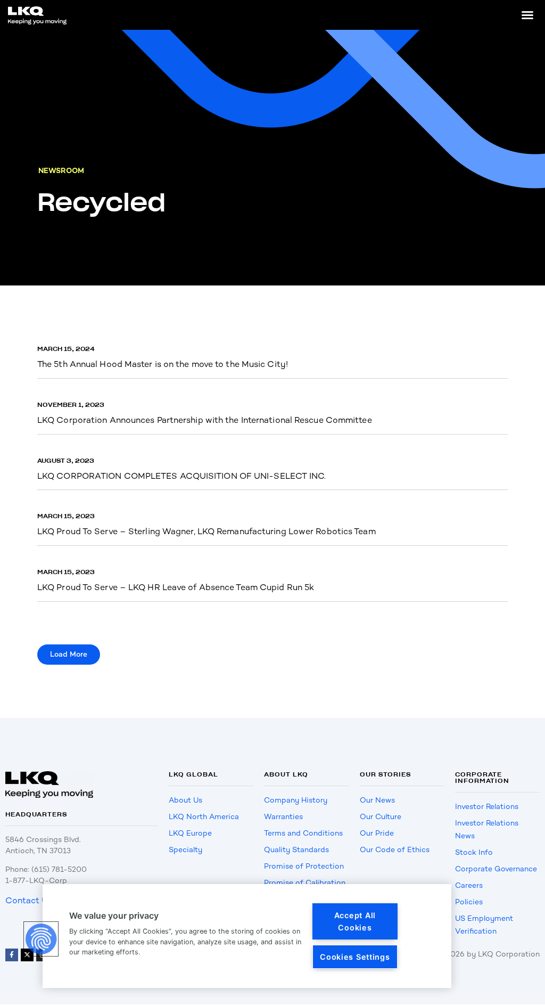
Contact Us (28, 900)
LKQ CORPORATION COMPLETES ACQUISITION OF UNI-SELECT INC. (181, 476)
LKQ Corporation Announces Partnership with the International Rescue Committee (204, 420)
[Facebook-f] (11, 955)
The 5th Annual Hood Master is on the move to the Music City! (162, 364)
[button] (527, 14)
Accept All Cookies (355, 921)
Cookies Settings (355, 956)
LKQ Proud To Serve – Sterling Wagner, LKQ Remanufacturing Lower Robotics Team (206, 531)
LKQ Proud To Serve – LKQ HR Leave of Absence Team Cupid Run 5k (175, 587)
